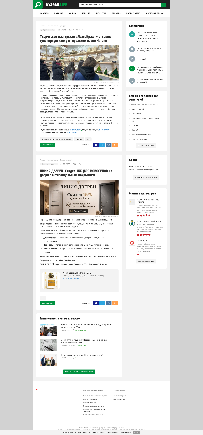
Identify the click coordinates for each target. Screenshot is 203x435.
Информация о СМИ (89, 402)
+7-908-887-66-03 (71, 278)
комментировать (47, 145)
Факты (133, 160)
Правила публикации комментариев (95, 396)
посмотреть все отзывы (146, 261)
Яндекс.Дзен (75, 130)
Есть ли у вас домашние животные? (143, 97)
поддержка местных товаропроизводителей (56, 139)
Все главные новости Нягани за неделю (79, 371)
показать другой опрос (146, 145)
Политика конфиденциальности (93, 406)
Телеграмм (71, 132)
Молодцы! (141, 59)
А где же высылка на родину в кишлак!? (150, 80)
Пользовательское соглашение (93, 415)
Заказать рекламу (119, 399)
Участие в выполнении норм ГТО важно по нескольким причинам (143, 168)
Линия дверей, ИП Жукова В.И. (77, 273)
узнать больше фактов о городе (146, 177)
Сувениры (79, 139)
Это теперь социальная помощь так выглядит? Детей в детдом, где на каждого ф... (147, 37)
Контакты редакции (120, 396)
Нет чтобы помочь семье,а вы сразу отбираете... (149, 49)
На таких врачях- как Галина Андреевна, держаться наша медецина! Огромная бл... (150, 70)
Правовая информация (90, 399)
